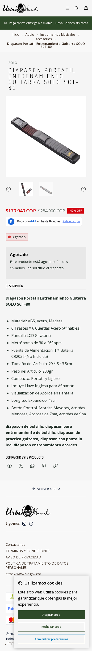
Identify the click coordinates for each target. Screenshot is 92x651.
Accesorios (44, 39)
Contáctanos (15, 544)
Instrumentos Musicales (57, 34)
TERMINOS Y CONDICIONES (28, 551)
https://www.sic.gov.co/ (23, 574)
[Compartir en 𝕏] (21, 466)
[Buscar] (76, 8)
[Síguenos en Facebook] (31, 523)
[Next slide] (82, 189)
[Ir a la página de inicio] (20, 8)
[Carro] (86, 8)
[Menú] (67, 8)
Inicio (15, 34)
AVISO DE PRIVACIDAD (23, 557)
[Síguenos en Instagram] (24, 523)
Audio (29, 34)
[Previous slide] (9, 189)
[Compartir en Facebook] (9, 466)
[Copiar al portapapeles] (55, 466)
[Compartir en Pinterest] (44, 466)
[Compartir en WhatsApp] (32, 466)
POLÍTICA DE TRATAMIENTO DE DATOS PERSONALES (37, 565)
